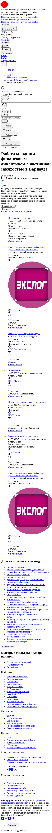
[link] (6, 49)
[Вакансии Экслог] (28, 285)
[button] (4, 55)
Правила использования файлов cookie (19, 22)
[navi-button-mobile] (4, 64)
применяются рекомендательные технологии (24, 801)
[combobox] (14, 91)
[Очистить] (5, 97)
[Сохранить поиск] (4, 105)
